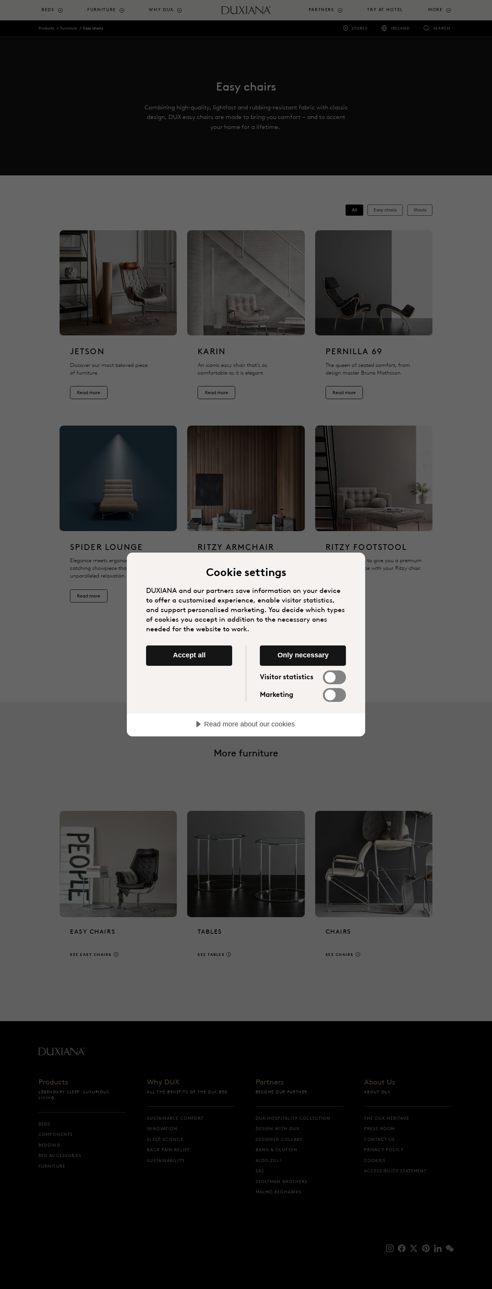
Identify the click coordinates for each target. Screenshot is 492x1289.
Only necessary (303, 655)
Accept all (189, 655)
